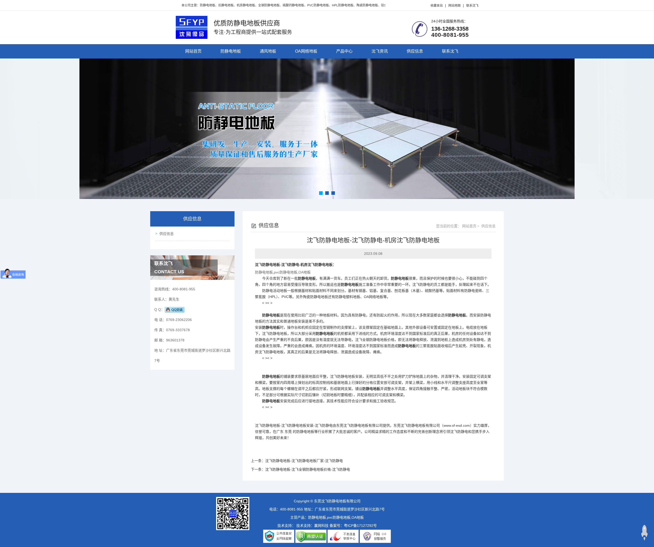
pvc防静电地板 (285, 272)
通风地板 (268, 51)
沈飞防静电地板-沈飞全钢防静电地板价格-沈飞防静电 (307, 469)
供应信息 (415, 51)
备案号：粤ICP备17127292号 (353, 526)
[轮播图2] (327, 128)
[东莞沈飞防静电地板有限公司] (191, 27)
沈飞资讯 (379, 51)
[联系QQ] (175, 309)
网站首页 (193, 51)
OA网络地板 (306, 51)
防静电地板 (230, 51)
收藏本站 (436, 5)
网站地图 (454, 5)
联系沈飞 (472, 5)
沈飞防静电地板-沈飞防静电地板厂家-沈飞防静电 (304, 461)
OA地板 (304, 272)
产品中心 (344, 51)
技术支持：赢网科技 (312, 526)
